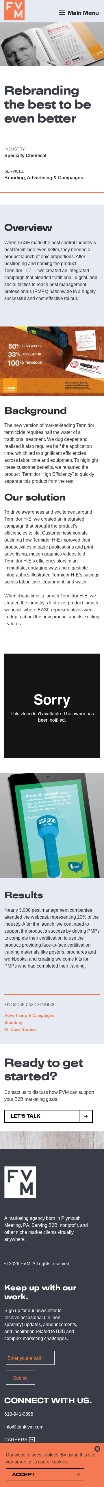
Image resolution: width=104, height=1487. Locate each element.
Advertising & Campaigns (29, 1015)
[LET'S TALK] (86, 1117)
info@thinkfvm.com (23, 1426)
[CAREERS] (30, 1439)
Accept (23, 1474)
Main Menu (82, 13)
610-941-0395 (18, 1414)
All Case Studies (20, 1029)
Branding (13, 1022)
